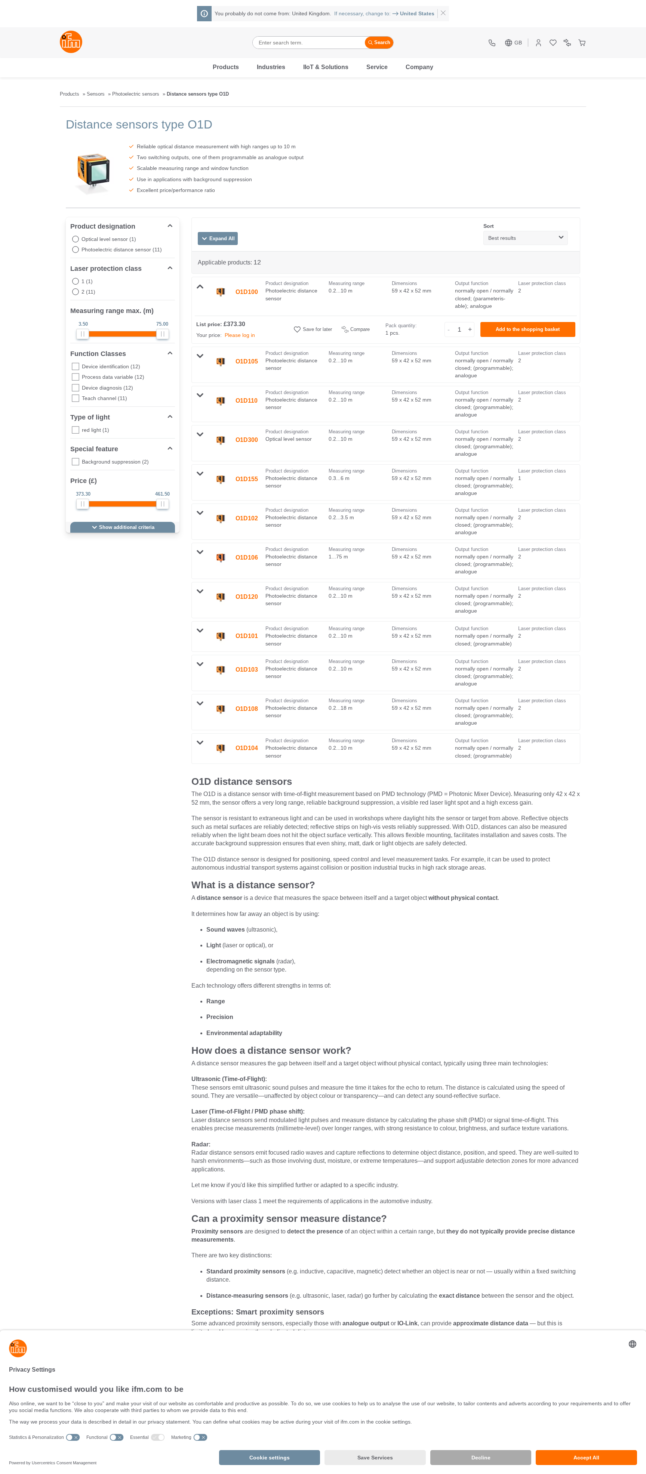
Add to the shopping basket (528, 329)
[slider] (82, 334)
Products (226, 67)
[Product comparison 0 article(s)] (567, 42)
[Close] (443, 13)
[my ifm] (538, 42)
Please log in (240, 335)
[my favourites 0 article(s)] (553, 42)
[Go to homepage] (71, 43)
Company (419, 67)
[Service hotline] (493, 42)
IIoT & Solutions (325, 67)
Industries (271, 67)
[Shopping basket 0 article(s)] (582, 42)
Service (377, 67)
